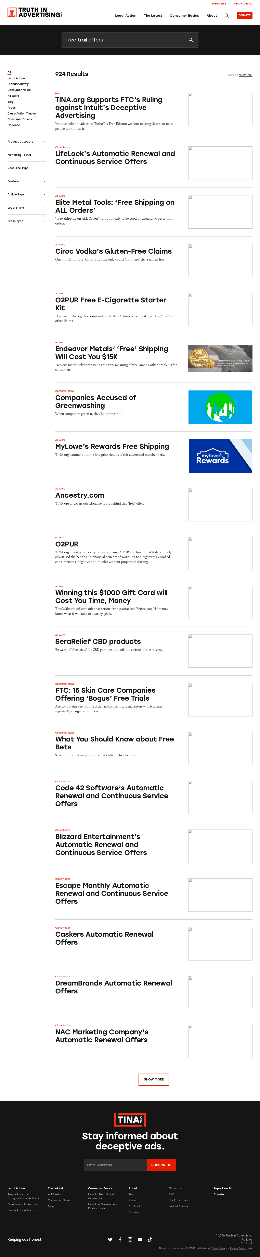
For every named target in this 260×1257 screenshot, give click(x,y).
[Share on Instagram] (130, 1239)
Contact (134, 1206)
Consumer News (19, 90)
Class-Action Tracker (22, 113)
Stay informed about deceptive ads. (130, 1141)
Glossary (175, 1188)
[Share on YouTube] (140, 1239)
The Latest (153, 15)
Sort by (233, 74)
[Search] (227, 15)
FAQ (171, 1194)
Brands (59, 537)
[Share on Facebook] (120, 1239)
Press (12, 107)
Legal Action (125, 15)
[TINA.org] (130, 1119)
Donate (218, 1194)
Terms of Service (238, 1248)
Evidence (14, 125)
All (9, 72)
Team (132, 1194)
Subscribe (219, 3)
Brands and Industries (23, 1204)
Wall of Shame (178, 1206)
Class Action (62, 147)
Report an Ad (243, 3)
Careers (134, 1212)
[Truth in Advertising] (35, 12)
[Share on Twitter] (110, 1239)
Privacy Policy (218, 1248)
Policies (247, 1239)
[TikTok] (150, 1239)
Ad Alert (13, 95)
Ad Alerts (54, 1194)
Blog (11, 101)
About (212, 15)
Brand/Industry (18, 84)
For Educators (178, 1200)
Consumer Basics (184, 15)
